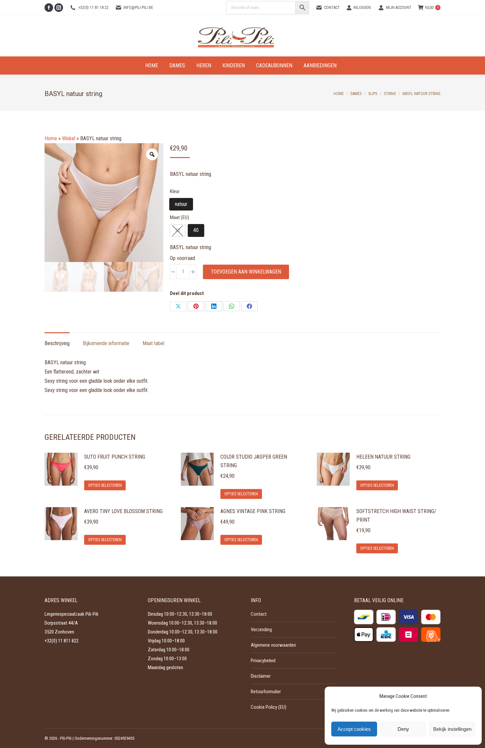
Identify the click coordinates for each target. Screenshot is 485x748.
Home (51, 138)
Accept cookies (354, 729)
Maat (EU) (179, 217)
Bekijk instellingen (452, 729)
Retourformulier (266, 692)
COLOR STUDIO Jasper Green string (253, 461)
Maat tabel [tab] (153, 343)
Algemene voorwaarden (273, 645)
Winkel (68, 138)
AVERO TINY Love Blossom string (123, 511)
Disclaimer (261, 676)
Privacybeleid (263, 661)
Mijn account (398, 7)
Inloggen (362, 7)
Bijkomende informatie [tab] (106, 343)
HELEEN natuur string (383, 457)
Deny (403, 729)
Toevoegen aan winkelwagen (246, 272)
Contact (332, 7)
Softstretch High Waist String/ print (396, 515)
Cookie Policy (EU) (268, 707)
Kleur (174, 191)
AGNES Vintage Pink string (252, 511)
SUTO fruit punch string (114, 457)
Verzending (261, 630)
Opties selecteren (105, 485)
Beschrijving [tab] (57, 343)
